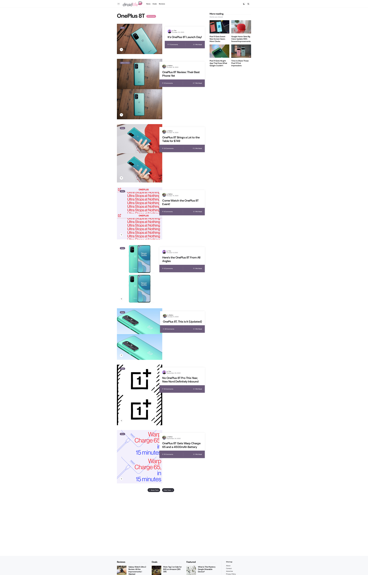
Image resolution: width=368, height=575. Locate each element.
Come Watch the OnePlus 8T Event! (180, 202)
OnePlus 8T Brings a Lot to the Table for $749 (181, 139)
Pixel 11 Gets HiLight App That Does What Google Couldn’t (218, 63)
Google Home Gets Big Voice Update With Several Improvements (241, 39)
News (122, 28)
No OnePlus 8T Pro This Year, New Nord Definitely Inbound (180, 379)
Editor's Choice (125, 63)
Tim (175, 31)
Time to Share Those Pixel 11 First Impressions (240, 63)
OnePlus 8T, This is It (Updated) (182, 321)
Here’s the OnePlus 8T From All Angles (181, 259)
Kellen (170, 66)
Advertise (229, 571)
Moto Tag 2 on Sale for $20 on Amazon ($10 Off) (172, 569)
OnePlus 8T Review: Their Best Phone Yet (181, 74)
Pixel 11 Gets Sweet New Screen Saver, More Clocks (217, 39)
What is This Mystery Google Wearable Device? (206, 569)
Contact (229, 568)
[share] (121, 49)
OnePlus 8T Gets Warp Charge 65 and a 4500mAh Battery (181, 445)
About (228, 566)
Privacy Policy (231, 574)
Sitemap (229, 562)
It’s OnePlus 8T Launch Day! (185, 37)
